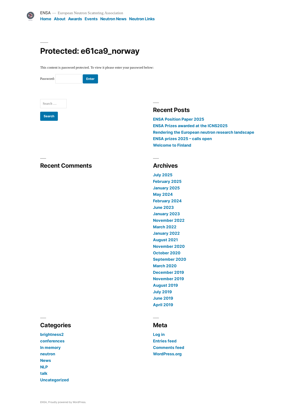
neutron (47, 353)
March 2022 (164, 226)
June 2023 (163, 207)
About (60, 18)
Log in (159, 334)
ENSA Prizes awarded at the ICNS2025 (190, 125)
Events (91, 18)
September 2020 (169, 259)
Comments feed (168, 347)
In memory (50, 347)
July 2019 (162, 291)
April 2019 (163, 304)
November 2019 (168, 278)
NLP (44, 367)
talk (43, 373)
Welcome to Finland (172, 145)
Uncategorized (54, 380)
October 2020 (166, 252)
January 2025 (166, 188)
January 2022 (166, 233)
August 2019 (165, 285)
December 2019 (168, 272)
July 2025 (162, 174)
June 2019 (163, 298)
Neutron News (113, 18)
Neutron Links (142, 18)
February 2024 (167, 200)
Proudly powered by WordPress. (67, 402)
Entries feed (165, 341)
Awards (75, 18)
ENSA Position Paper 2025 (178, 119)
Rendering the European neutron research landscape (203, 132)
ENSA (45, 12)
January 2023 (166, 213)
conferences (52, 341)
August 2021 (165, 239)
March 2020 (165, 265)
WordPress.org (167, 353)
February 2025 (167, 181)
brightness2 (52, 334)
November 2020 (169, 246)
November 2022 (169, 220)
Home (45, 18)
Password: (47, 78)
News (45, 360)
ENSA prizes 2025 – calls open (182, 138)
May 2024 (163, 194)
